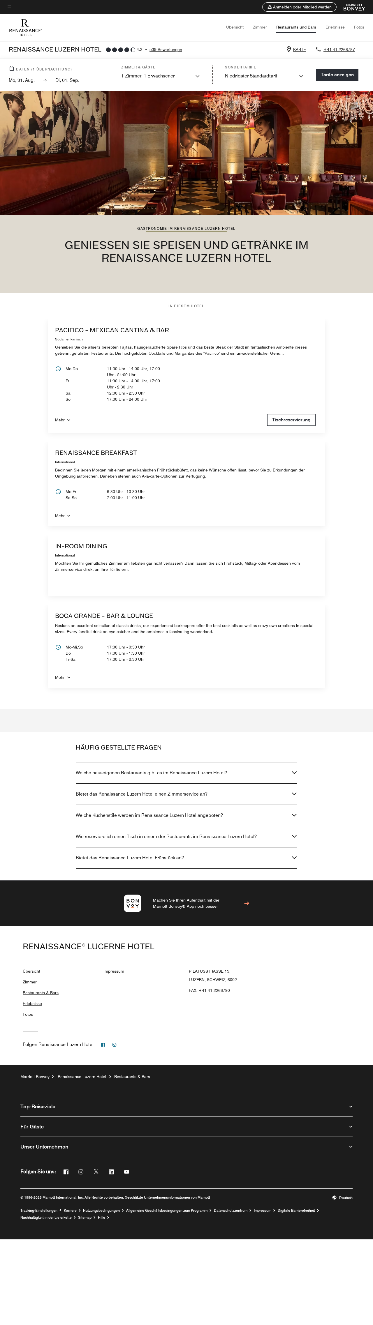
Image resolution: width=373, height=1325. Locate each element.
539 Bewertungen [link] (165, 49)
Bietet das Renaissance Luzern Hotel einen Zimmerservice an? (141, 794)
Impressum (113, 971)
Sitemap (85, 1218)
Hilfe (101, 1218)
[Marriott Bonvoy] (351, 7)
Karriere (70, 1211)
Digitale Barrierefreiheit (296, 1211)
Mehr (60, 420)
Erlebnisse (335, 27)
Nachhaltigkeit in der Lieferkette (46, 1218)
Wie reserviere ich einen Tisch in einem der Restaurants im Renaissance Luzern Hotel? (166, 836)
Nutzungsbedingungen (101, 1211)
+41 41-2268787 (339, 49)
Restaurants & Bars (41, 992)
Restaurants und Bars (296, 27)
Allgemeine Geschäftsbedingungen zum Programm (166, 1211)
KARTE (299, 49)
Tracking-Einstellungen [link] (38, 1211)
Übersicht (235, 27)
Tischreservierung (291, 420)
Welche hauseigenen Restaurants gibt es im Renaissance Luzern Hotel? (151, 772)
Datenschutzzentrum (230, 1211)
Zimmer (260, 27)
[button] (299, 7)
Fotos (359, 27)
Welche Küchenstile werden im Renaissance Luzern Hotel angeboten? (149, 815)
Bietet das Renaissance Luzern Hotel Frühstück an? (130, 858)
